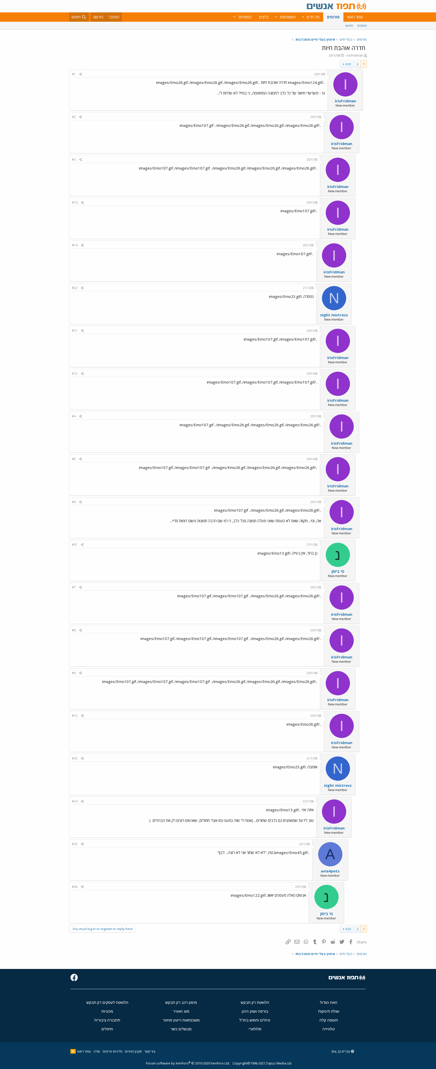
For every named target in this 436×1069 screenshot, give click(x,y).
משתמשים (287, 16)
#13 (74, 716)
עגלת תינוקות (328, 1011)
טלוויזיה (328, 1029)
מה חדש (313, 16)
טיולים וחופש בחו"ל (254, 1020)
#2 (74, 117)
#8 (74, 630)
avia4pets (330, 870)
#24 (74, 801)
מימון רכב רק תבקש (181, 1002)
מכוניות (107, 1011)
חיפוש (349, 25)
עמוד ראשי (355, 16)
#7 (74, 587)
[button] (302, 17)
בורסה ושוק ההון (255, 1011)
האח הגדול (328, 1002)
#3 (74, 159)
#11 (74, 330)
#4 (74, 416)
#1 (74, 74)
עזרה (97, 1051)
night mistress (334, 314)
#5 (74, 459)
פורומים (333, 16)
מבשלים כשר (181, 1029)
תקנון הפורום (133, 1051)
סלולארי (255, 1029)
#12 (74, 373)
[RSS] (73, 1051)
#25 (74, 844)
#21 (74, 544)
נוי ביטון (338, 571)
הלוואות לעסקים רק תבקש (107, 1002)
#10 (74, 202)
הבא (348, 64)
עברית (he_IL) (341, 1051)
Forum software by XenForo (188, 1063)
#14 (74, 245)
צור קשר (149, 1051)
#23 (74, 758)
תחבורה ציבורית (107, 1020)
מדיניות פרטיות (112, 1051)
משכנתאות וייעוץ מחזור (181, 1020)
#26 (74, 887)
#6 (74, 502)
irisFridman (354, 55)
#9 (74, 673)
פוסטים (362, 25)
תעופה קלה (328, 1020)
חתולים (107, 1029)
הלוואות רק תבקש (255, 1002)
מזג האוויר (181, 1011)
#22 (74, 288)
